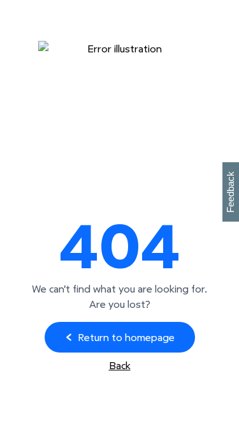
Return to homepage (126, 337)
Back (120, 365)
